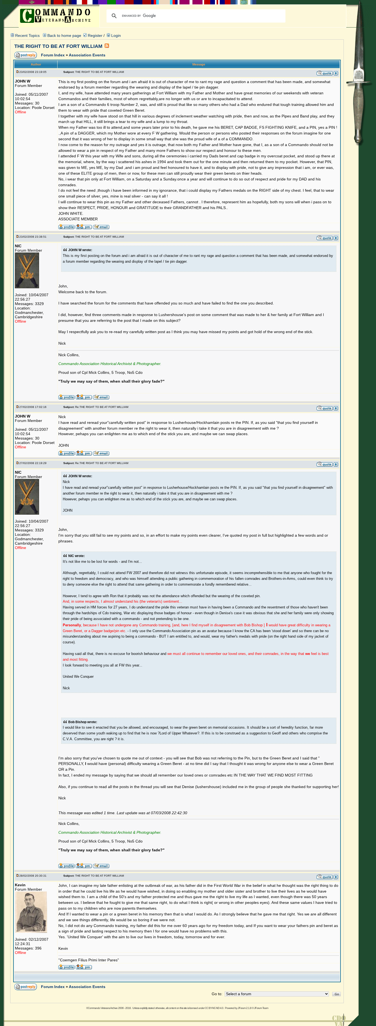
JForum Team (261, 1007)
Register (94, 35)
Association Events (87, 55)
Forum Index (53, 55)
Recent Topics (27, 35)
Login (115, 35)
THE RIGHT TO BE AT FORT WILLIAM (58, 46)
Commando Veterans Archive (103, 1007)
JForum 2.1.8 (244, 1007)
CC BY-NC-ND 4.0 (214, 1007)
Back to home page (64, 35)
